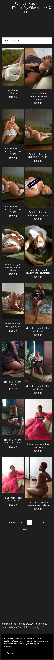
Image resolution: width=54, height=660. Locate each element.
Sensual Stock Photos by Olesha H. (26, 7)
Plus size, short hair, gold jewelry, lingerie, (13, 151)
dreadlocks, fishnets (13, 91)
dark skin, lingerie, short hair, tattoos (38, 329)
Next (25, 529)
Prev (13, 522)
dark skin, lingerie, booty (13, 383)
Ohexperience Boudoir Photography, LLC (23, 627)
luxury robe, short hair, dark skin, (13, 499)
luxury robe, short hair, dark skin (38, 445)
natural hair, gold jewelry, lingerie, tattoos (12, 267)
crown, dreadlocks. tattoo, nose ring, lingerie (38, 96)
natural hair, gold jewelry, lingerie (12, 325)
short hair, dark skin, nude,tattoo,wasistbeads (38, 503)
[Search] (45, 7)
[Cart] (51, 7)
